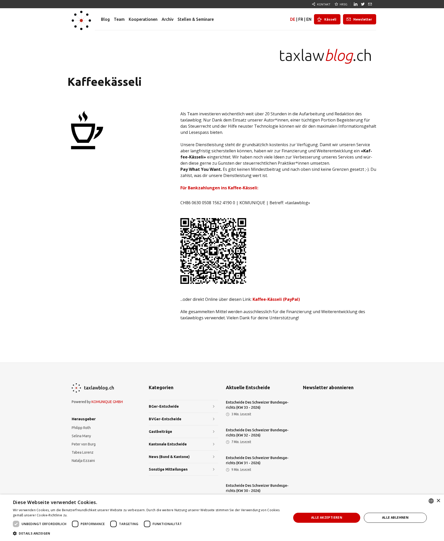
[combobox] (431, 500)
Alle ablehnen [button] (395, 517)
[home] (81, 19)
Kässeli (330, 19)
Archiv (167, 19)
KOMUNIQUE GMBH (107, 402)
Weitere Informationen (85, 515)
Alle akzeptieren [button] (326, 517)
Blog (105, 19)
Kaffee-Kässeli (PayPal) (276, 299)
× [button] (438, 501)
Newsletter (362, 19)
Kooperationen (143, 19)
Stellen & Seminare (196, 19)
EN (308, 19)
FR (300, 19)
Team (119, 19)
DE (292, 19)
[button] (148, 533)
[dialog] (222, 518)
